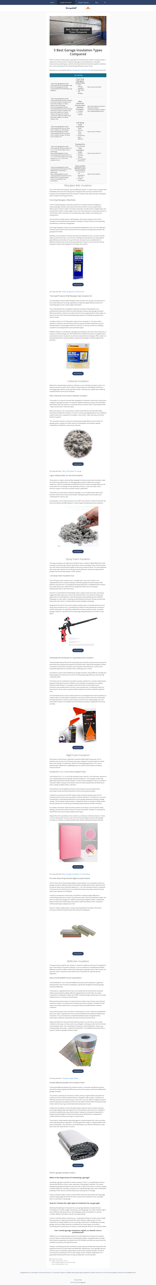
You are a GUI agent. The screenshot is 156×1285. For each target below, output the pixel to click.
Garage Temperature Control (59, 1260)
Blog (96, 2)
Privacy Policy (78, 1280)
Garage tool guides (83, 2)
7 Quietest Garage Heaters (69, 1078)
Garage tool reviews (66, 2)
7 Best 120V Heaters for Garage (71, 471)
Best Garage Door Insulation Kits (79, 70)
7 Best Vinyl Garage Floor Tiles (59, 1264)
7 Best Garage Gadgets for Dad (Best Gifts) (63, 1262)
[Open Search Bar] (105, 2)
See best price (78, 284)
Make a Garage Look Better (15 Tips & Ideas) (75, 874)
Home (52, 2)
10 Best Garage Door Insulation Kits (72, 292)
